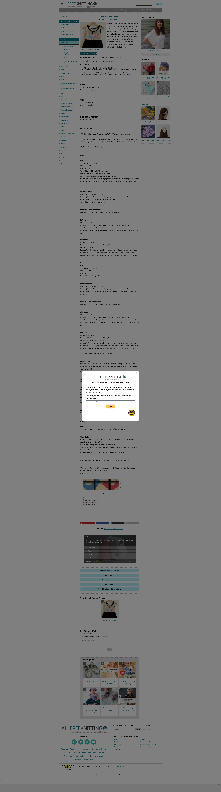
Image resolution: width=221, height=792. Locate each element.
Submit (110, 406)
